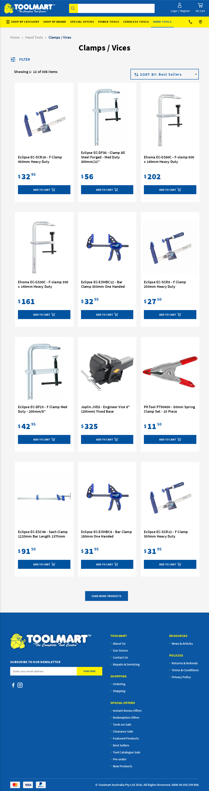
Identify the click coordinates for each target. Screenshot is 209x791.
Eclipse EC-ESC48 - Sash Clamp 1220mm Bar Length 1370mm (43, 534)
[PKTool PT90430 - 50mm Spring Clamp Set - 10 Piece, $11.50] (170, 372)
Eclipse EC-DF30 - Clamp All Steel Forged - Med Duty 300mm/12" (103, 157)
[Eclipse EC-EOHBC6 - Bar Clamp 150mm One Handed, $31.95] (107, 497)
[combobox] (112, 8)
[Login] (179, 5)
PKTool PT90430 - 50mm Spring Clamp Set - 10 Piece (169, 409)
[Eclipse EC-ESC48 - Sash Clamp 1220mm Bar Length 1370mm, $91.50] (44, 497)
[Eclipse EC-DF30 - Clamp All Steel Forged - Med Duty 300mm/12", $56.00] (107, 118)
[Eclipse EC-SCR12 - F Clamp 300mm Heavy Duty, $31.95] (170, 497)
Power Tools (108, 22)
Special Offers (82, 22)
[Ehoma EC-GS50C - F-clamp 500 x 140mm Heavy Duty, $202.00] (170, 120)
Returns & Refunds (185, 663)
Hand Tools (162, 22)
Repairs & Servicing (126, 664)
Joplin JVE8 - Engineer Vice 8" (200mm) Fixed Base (105, 409)
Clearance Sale (123, 731)
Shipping (119, 691)
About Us (119, 643)
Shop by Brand (54, 22)
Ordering (119, 684)
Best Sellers (121, 745)
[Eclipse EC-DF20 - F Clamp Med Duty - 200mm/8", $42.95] (44, 372)
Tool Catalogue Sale (126, 752)
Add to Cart (41, 190)
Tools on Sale (122, 724)
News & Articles (182, 643)
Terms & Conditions (185, 670)
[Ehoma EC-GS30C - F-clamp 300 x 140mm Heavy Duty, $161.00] (44, 247)
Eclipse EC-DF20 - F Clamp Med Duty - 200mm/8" (42, 409)
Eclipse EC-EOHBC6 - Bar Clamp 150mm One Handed (106, 534)
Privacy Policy (181, 677)
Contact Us (192, 22)
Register (185, 11)
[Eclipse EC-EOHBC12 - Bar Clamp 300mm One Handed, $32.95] (107, 247)
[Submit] (73, 8)
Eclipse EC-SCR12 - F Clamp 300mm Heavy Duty (166, 534)
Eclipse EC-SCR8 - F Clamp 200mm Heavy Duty (165, 284)
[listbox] (178, 74)
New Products (122, 766)
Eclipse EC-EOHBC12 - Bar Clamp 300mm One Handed (103, 284)
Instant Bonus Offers (127, 710)
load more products (106, 596)
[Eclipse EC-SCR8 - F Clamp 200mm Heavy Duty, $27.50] (170, 247)
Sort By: (148, 74)
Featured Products (126, 738)
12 (34, 71)
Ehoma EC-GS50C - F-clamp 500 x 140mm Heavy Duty (169, 159)
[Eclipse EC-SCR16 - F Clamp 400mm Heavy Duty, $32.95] (44, 120)
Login (174, 11)
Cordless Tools (136, 22)
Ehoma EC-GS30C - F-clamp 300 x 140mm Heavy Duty (43, 284)
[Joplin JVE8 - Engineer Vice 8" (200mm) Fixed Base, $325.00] (107, 372)
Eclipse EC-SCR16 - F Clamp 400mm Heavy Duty (40, 159)
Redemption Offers (126, 717)
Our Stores (201, 22)
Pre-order (119, 759)
